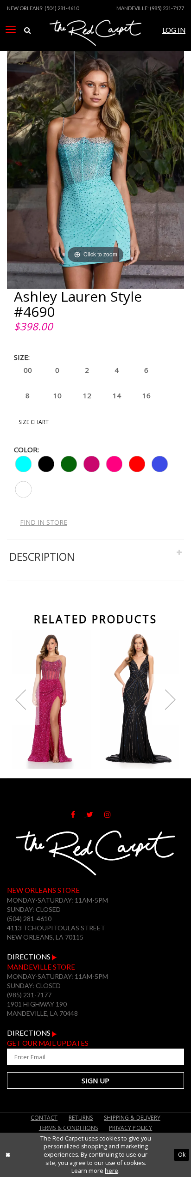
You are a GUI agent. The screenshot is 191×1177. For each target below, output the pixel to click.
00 (28, 370)
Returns (81, 1118)
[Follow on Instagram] (112, 814)
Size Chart (34, 422)
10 (57, 395)
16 (146, 395)
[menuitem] (10, 29)
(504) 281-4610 (62, 8)
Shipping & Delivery (132, 1118)
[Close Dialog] (8, 1154)
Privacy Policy (130, 1128)
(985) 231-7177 (167, 8)
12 (87, 395)
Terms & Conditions (68, 1128)
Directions (29, 957)
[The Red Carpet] (96, 43)
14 (117, 395)
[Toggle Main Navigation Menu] (10, 29)
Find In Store (43, 522)
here (111, 1171)
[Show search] (27, 30)
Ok (181, 1155)
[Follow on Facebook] (78, 814)
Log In (173, 30)
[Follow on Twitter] (95, 814)
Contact (44, 1118)
